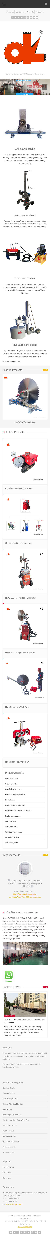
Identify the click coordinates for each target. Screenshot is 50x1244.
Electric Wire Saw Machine (15, 795)
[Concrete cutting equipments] (25, 516)
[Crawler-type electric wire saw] (25, 462)
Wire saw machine (12, 837)
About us (10, 12)
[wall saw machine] (25, 123)
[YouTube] (37, 17)
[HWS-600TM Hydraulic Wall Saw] (25, 571)
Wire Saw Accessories (13, 832)
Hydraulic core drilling (25, 344)
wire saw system (11, 843)
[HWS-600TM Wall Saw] (25, 374)
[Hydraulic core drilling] (25, 319)
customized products (24, 1216)
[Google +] (21, 17)
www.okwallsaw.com (25, 1227)
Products (30, 12)
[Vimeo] (28, 17)
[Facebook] (18, 17)
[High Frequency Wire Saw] (25, 735)
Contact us (20, 12)
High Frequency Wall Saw (17, 707)
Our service (7, 1178)
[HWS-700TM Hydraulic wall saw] (25, 626)
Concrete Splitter (11, 784)
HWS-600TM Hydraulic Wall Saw (20, 598)
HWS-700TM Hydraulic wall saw (20, 652)
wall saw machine (25, 148)
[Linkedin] (24, 17)
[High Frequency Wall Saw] (25, 681)
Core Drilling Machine (13, 789)
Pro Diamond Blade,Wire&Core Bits (18, 811)
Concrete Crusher (25, 278)
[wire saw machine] (25, 190)
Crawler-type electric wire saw (19, 488)
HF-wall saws (10, 800)
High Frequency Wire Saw (17, 762)
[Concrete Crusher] (25, 253)
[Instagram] (31, 17)
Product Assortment (12, 816)
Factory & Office (25, 1218)
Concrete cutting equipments (18, 543)
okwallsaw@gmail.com (14, 1204)
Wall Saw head (10, 821)
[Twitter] (15, 17)
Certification (7, 1172)
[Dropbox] (34, 17)
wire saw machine (25, 215)
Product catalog (8, 1167)
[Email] (12, 17)
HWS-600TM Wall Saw (25, 422)
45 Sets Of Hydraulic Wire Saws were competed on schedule (24, 1021)
